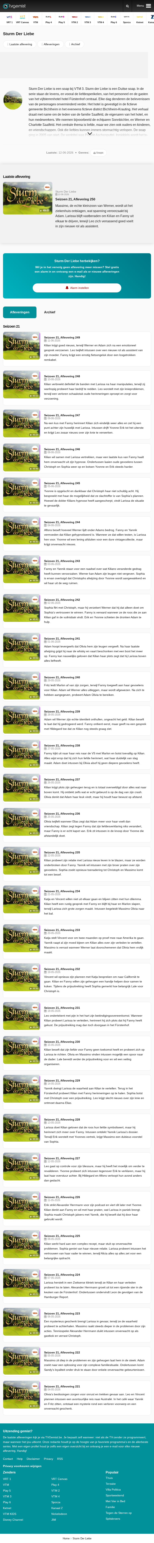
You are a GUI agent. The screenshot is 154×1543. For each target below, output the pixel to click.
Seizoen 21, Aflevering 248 (62, 376)
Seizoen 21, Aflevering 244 (62, 522)
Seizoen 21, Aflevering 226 (62, 1197)
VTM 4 (55, 1496)
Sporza (55, 1502)
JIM (53, 1519)
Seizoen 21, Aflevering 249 (62, 337)
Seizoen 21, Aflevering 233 (62, 930)
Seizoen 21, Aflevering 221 (62, 1386)
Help (20, 1458)
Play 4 (55, 1484)
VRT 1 (7, 1478)
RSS (60, 1458)
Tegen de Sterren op (119, 1512)
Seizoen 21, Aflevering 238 (62, 745)
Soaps (99, 152)
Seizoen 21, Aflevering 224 (62, 1274)
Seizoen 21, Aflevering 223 (62, 1313)
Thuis (109, 1477)
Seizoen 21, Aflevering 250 (75, 199)
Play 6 (7, 1502)
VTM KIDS (9, 1513)
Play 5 (7, 1490)
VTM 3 (7, 1496)
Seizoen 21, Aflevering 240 (62, 677)
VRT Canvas (59, 1478)
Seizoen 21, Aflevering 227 (62, 1158)
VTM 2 (55, 1490)
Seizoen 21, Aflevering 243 (62, 561)
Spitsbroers (113, 1518)
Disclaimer (33, 1458)
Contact (8, 1458)
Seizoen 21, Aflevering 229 (62, 1080)
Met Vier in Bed (115, 1501)
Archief (49, 312)
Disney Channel (13, 1519)
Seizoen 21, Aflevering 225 (62, 1235)
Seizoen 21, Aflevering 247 (62, 415)
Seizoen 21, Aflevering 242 (62, 599)
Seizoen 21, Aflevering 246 (62, 449)
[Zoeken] (127, 6)
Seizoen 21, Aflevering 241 (62, 638)
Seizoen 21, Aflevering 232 (62, 969)
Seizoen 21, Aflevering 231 (62, 1007)
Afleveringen (19, 312)
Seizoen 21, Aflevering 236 (62, 813)
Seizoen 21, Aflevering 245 (62, 483)
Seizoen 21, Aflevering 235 (62, 852)
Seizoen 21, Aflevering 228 (62, 1119)
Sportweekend (115, 1495)
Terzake (111, 1483)
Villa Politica (113, 1489)
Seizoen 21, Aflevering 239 (62, 711)
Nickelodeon (59, 1513)
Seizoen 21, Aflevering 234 (62, 891)
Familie (110, 1507)
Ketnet (7, 1508)
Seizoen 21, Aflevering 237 (62, 779)
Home (66, 1538)
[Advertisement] (77, 65)
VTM (6, 1484)
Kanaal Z (57, 1508)
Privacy (48, 1458)
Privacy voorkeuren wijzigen (22, 1466)
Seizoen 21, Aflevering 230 (62, 1041)
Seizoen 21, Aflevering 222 (62, 1352)
